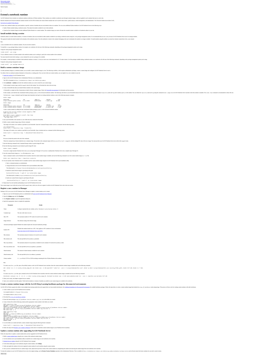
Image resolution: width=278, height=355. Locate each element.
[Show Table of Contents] (1, 11)
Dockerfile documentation (52, 90)
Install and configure (8, 75)
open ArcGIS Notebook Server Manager (42, 193)
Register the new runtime (9, 341)
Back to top (3, 353)
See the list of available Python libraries (10, 23)
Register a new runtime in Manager (22, 327)
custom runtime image (12, 336)
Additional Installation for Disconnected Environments (77, 287)
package (17, 297)
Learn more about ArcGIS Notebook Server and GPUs (30, 231)
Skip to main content (5, 1)
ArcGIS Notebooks (5, 2)
